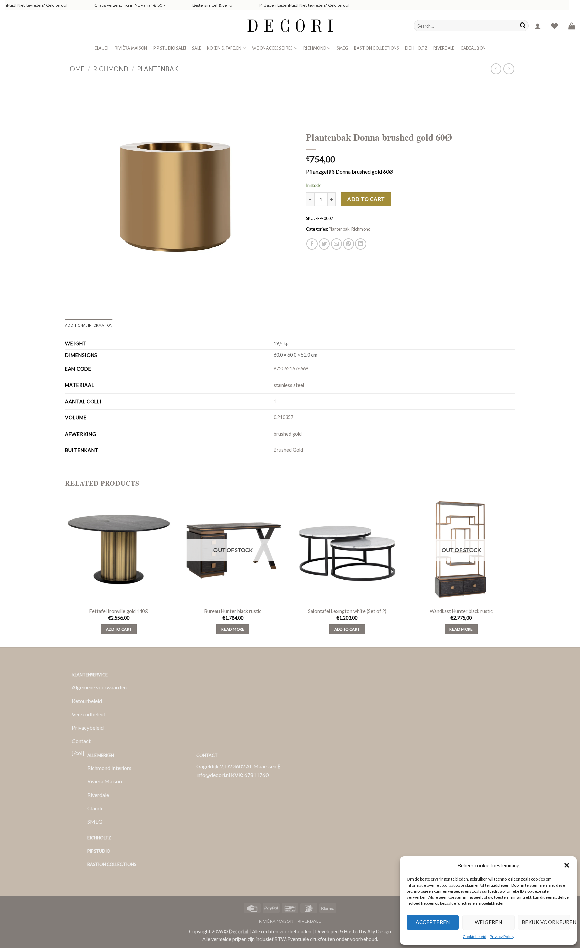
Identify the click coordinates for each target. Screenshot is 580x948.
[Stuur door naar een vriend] (336, 244)
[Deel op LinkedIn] (360, 244)
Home (74, 69)
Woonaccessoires (272, 48)
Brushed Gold (288, 450)
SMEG (342, 48)
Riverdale (443, 48)
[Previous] (65, 571)
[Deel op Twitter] (324, 244)
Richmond (314, 48)
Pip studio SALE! (169, 48)
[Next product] (496, 68)
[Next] (515, 571)
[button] (566, 865)
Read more (232, 629)
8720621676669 (291, 368)
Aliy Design (379, 931)
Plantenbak (157, 69)
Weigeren (488, 922)
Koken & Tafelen (224, 48)
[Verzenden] (522, 26)
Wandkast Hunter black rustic (461, 611)
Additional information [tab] (89, 325)
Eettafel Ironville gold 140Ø (119, 611)
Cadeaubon (473, 48)
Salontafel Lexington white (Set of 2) (347, 611)
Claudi (101, 48)
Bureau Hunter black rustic (232, 611)
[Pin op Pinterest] (348, 244)
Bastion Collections (376, 48)
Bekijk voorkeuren (546, 922)
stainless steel (289, 385)
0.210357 (283, 417)
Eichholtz (416, 48)
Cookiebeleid (474, 936)
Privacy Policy (502, 936)
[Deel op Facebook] (312, 244)
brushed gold (288, 434)
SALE (196, 48)
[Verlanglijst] (554, 25)
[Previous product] (508, 68)
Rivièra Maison (131, 48)
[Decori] (290, 25)
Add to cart (366, 199)
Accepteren (433, 922)
